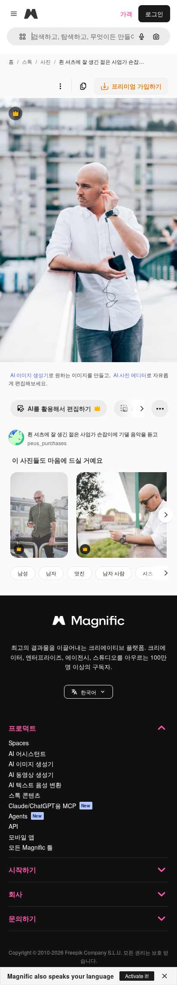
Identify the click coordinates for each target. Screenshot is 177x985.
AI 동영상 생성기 (31, 774)
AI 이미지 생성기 (29, 374)
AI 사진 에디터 (129, 374)
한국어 (88, 692)
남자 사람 (114, 573)
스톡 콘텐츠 (24, 795)
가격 (126, 13)
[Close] (164, 976)
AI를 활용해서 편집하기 (54, 410)
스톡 (27, 61)
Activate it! (137, 975)
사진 (45, 61)
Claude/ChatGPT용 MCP (50, 805)
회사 (15, 894)
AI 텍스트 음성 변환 (35, 784)
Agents (25, 816)
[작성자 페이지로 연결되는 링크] (16, 438)
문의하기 (22, 918)
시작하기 (22, 870)
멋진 (79, 573)
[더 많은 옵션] (60, 86)
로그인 (154, 13)
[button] (88, 692)
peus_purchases (47, 442)
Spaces (19, 742)
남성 (23, 573)
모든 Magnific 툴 (31, 847)
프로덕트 (22, 728)
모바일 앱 (21, 837)
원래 (49, 114)
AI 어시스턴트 (27, 753)
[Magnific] (88, 622)
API (13, 826)
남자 (51, 573)
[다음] (142, 408)
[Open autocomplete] (19, 36)
